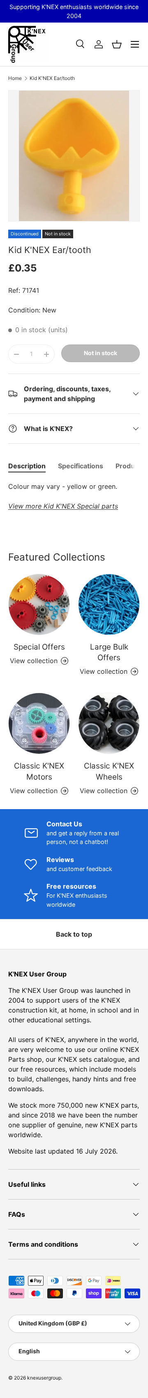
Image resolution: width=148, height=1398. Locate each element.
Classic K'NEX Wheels (109, 771)
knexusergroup (44, 1378)
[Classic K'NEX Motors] (39, 723)
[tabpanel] (74, 496)
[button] (117, 44)
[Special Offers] (39, 604)
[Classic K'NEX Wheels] (109, 723)
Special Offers (39, 647)
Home (15, 78)
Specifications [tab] (80, 466)
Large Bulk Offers (109, 652)
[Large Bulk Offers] (109, 604)
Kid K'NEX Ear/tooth (52, 78)
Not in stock (100, 352)
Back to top (74, 934)
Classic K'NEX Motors (39, 771)
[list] (74, 156)
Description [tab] (27, 466)
